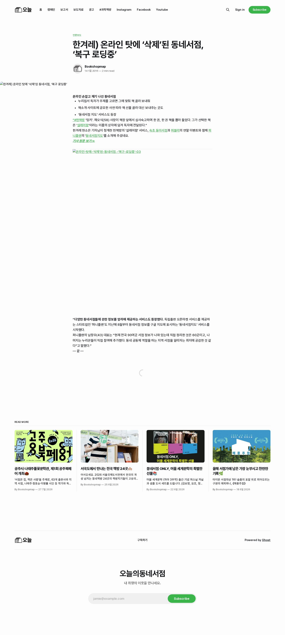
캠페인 (51, 9)
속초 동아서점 (158, 130)
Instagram (124, 9)
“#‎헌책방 (79, 120)
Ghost (266, 540)
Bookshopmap (95, 66)
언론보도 (77, 35)
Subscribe (259, 9)
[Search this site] (228, 10)
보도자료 (78, 9)
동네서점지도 (94, 136)
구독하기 (142, 540)
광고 (91, 9)
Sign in (240, 9)
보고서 (64, 9)
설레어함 (83, 125)
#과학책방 (105, 9)
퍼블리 (175, 130)
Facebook (144, 9)
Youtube (162, 9)
